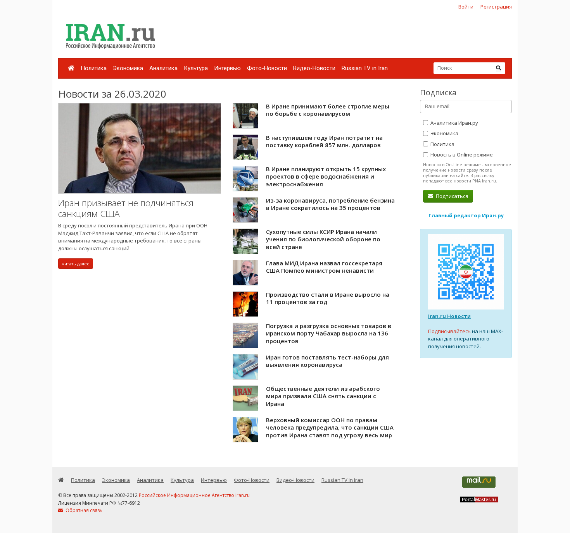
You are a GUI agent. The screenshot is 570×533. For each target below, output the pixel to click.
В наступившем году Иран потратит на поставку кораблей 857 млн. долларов (324, 141)
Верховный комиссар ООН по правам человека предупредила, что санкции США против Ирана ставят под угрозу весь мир (330, 427)
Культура (196, 68)
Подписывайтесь (449, 331)
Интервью (227, 68)
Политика (94, 68)
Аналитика (163, 68)
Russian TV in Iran (365, 68)
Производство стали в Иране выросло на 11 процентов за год (327, 298)
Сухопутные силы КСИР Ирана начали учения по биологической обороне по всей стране (323, 239)
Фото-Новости (267, 68)
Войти (465, 6)
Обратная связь (83, 510)
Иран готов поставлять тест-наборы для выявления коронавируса (327, 361)
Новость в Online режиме (461, 154)
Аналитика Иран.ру (453, 122)
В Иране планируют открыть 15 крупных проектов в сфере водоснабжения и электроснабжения (326, 176)
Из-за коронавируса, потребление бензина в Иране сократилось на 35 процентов (330, 204)
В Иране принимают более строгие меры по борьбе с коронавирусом (327, 110)
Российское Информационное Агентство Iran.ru (194, 495)
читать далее (76, 263)
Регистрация (496, 6)
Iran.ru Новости (449, 316)
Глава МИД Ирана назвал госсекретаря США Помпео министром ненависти (324, 267)
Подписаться (451, 196)
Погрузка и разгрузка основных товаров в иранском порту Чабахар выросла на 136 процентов (328, 333)
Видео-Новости (314, 68)
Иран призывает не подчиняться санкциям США (125, 208)
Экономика (128, 68)
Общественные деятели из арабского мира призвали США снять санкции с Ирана (323, 396)
